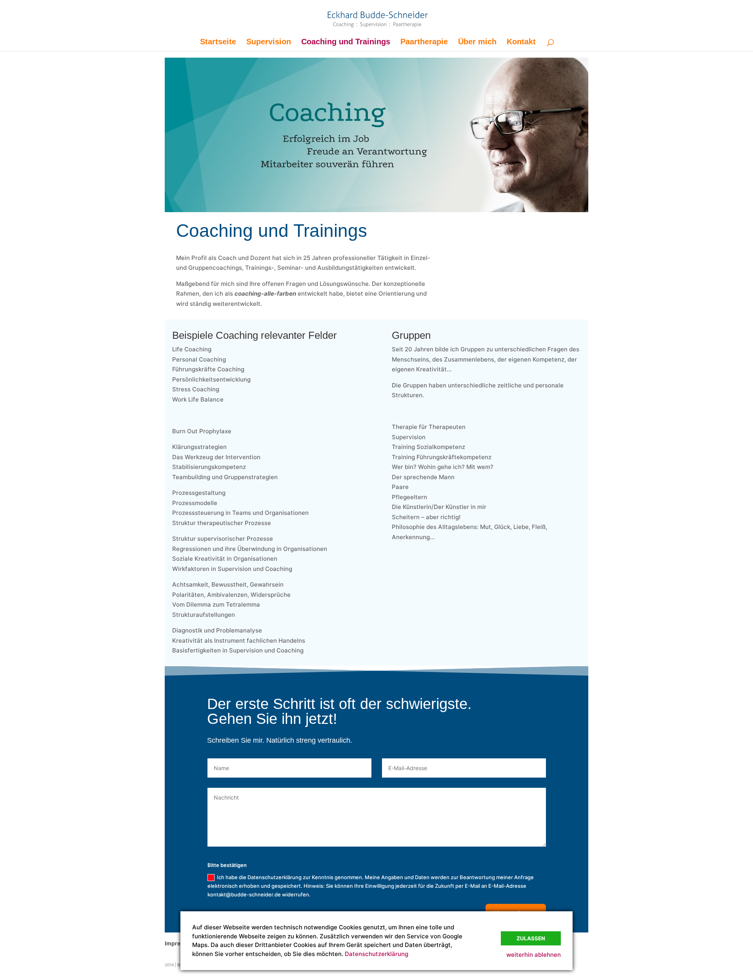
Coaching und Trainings (345, 42)
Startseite (218, 42)
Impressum (180, 943)
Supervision (268, 42)
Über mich (477, 42)
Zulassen (531, 938)
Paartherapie (424, 42)
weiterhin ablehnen (533, 954)
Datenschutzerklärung (376, 954)
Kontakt (521, 42)
